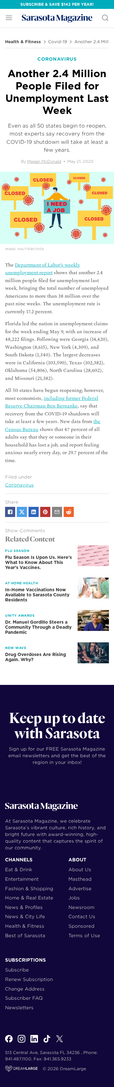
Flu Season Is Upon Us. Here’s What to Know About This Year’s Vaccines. (38, 562)
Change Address (25, 988)
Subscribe (17, 969)
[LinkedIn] (34, 1042)
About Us (79, 869)
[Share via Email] (57, 512)
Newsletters (19, 1007)
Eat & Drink (18, 869)
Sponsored (81, 926)
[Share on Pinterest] (45, 512)
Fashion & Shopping (29, 888)
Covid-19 (57, 42)
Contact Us (81, 916)
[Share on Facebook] (10, 512)
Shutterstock (30, 249)
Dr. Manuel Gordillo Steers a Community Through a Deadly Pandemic (38, 627)
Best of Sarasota (25, 935)
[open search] (105, 18)
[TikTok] (47, 1042)
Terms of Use (84, 935)
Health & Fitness (23, 42)
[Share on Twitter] (22, 512)
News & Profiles (24, 907)
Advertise (80, 888)
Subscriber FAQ (24, 998)
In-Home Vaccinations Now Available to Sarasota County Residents (37, 594)
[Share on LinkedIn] (33, 512)
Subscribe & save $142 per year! (57, 4)
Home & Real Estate (29, 897)
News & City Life (25, 916)
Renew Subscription (29, 979)
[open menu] (9, 18)
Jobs (74, 897)
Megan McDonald (44, 161)
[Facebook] (9, 1042)
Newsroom (81, 907)
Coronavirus (19, 484)
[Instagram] (21, 1042)
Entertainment (22, 879)
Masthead (80, 879)
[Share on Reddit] (69, 512)
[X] (59, 1042)
